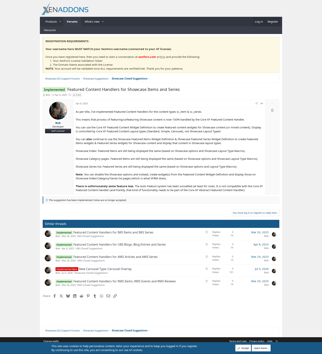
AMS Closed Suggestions (91, 260)
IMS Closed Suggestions (90, 236)
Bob (162, 57)
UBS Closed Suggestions (88, 248)
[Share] (256, 103)
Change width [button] (51, 341)
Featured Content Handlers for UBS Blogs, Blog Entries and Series (119, 244)
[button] (60, 21)
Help (269, 341)
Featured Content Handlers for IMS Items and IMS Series (113, 232)
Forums (72, 21)
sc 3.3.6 (77, 94)
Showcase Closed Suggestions (91, 273)
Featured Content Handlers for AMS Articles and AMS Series (115, 257)
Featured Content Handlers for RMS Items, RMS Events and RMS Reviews (124, 281)
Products (51, 21)
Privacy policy (256, 341)
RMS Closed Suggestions (91, 285)
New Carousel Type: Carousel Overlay (105, 269)
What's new (92, 21)
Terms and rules (238, 341)
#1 (262, 103)
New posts (50, 30)
